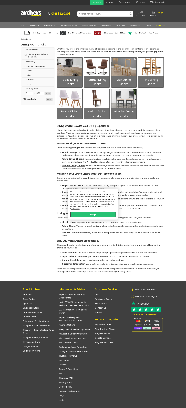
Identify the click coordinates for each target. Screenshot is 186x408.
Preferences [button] (75, 209)
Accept (93, 215)
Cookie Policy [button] (105, 204)
